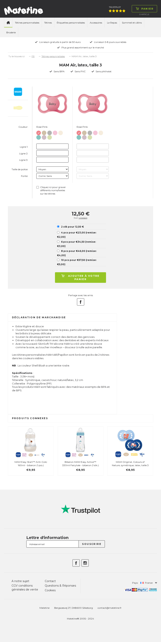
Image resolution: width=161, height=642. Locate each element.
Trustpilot (115, 7)
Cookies (50, 590)
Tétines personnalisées (27, 22)
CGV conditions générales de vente (25, 587)
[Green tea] (49, 136)
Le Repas (112, 22)
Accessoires (96, 22)
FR (33, 56)
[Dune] (44, 132)
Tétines (48, 22)
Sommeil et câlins (132, 22)
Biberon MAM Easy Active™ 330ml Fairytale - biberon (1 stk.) (80, 463)
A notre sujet (20, 581)
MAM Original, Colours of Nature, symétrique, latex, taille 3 (130, 463)
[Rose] (55, 132)
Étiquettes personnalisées (71, 22)
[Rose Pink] (39, 132)
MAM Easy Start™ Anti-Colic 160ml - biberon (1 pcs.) (31, 463)
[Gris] (49, 132)
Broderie (11, 32)
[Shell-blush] (60, 132)
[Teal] (39, 136)
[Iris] (44, 136)
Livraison (83, 218)
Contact (50, 581)
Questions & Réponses (60, 585)
